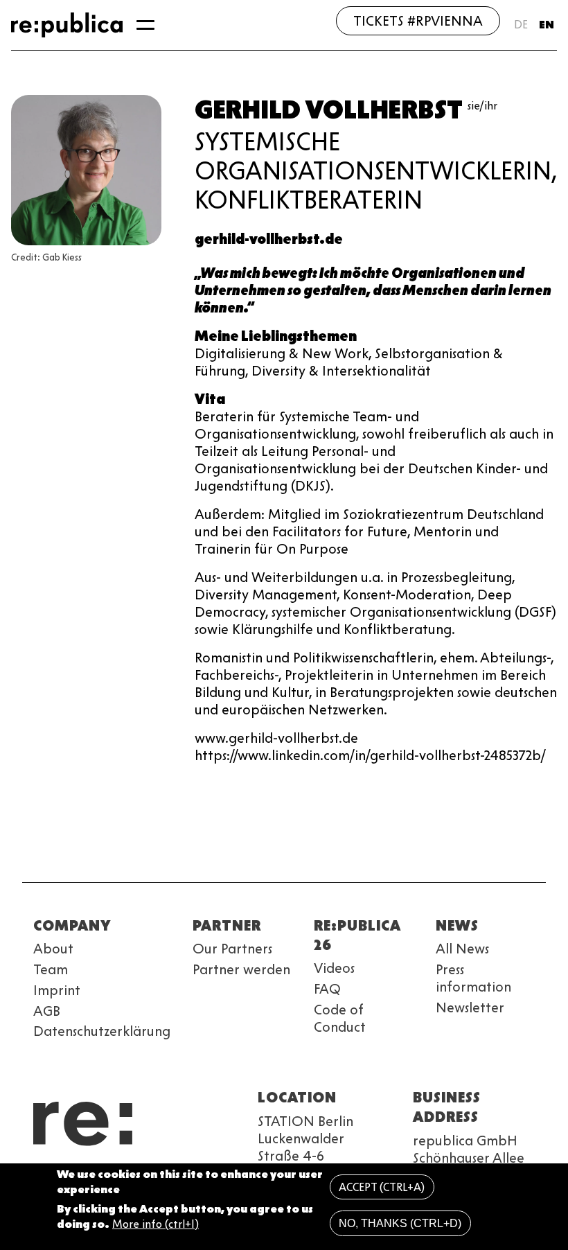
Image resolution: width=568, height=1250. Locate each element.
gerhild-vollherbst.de (269, 239)
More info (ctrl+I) (155, 1224)
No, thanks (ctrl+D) (400, 1223)
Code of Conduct (340, 1018)
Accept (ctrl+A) (382, 1187)
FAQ (327, 988)
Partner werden (241, 969)
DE (521, 24)
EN (546, 24)
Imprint (56, 990)
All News (462, 948)
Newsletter (470, 1007)
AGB (46, 1011)
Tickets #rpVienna (418, 20)
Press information (473, 978)
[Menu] (145, 25)
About (53, 948)
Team (50, 969)
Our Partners (232, 948)
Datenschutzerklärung (101, 1031)
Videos (334, 968)
